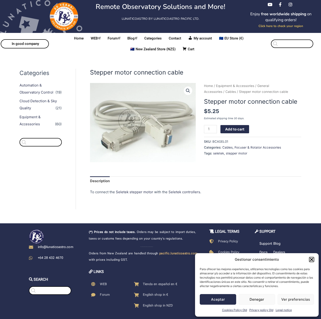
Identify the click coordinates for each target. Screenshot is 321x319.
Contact (175, 38)
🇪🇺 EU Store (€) (231, 38)
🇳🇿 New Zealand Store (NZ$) (153, 49)
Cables (230, 92)
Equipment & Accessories (235, 86)
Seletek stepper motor (134, 192)
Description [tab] (100, 181)
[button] (311, 259)
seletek (218, 153)
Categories (153, 38)
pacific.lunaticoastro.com (178, 253)
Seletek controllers (184, 192)
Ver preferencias (295, 299)
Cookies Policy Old (234, 310)
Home (79, 38)
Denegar (257, 299)
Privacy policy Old (261, 310)
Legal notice (284, 310)
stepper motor (236, 153)
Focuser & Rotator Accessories (258, 147)
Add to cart (234, 129)
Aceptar (218, 299)
